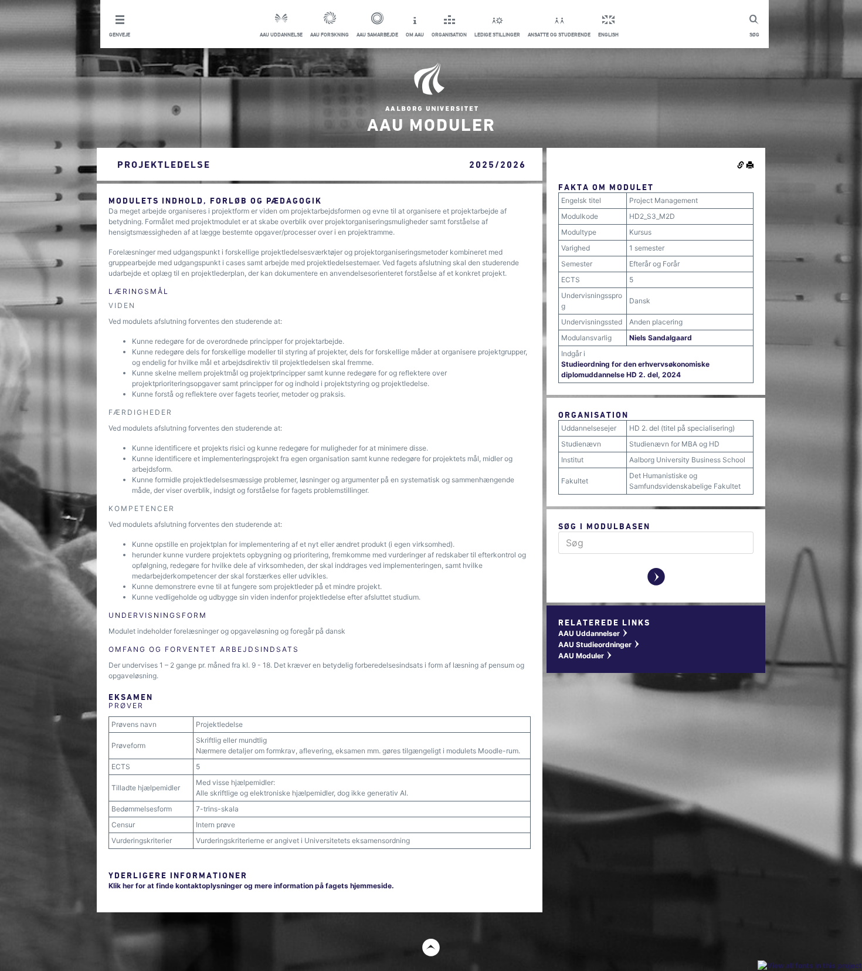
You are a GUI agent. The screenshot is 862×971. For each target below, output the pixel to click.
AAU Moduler (585, 655)
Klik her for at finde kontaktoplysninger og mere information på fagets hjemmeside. (251, 885)
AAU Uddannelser (593, 633)
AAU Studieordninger (599, 644)
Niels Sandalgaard (660, 337)
